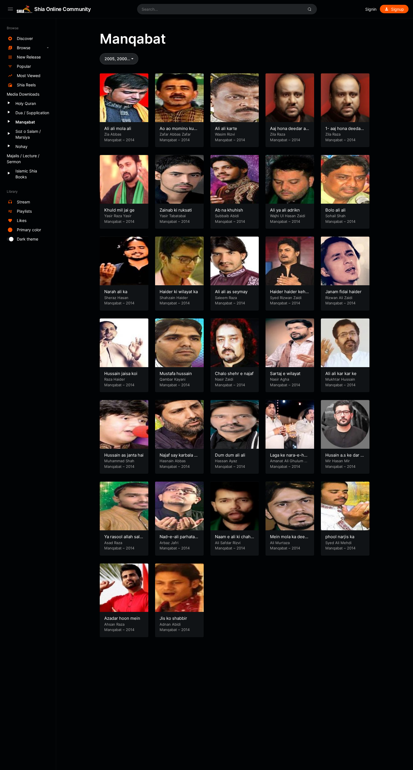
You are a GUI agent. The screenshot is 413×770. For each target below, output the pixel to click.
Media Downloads (23, 94)
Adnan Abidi (170, 624)
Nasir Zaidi (224, 379)
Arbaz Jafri (169, 542)
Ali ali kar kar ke (341, 373)
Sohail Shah (335, 216)
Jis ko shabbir (173, 618)
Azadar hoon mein (122, 618)
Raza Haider (114, 379)
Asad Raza (113, 542)
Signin (370, 9)
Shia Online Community (62, 9)
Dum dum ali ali (230, 455)
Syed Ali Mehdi (338, 542)
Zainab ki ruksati (176, 210)
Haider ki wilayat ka (179, 291)
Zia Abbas (112, 134)
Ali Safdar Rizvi (227, 542)
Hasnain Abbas (173, 461)
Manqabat (113, 140)
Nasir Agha (279, 379)
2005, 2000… (117, 58)
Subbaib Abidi (227, 216)
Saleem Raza (226, 297)
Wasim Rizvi (225, 134)
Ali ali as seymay (231, 291)
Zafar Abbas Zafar (175, 134)
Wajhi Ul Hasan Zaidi (287, 216)
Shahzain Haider (174, 297)
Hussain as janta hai (124, 455)
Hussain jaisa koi (120, 373)
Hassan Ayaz (226, 461)
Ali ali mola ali (117, 128)
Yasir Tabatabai (173, 216)
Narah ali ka (115, 291)
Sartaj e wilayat (285, 373)
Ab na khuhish (229, 210)
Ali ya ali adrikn (285, 210)
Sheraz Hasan (116, 297)
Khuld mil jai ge (119, 210)
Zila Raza (277, 134)
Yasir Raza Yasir (117, 216)
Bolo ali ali (335, 210)
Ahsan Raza (114, 624)
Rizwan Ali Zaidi (338, 297)
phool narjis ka (339, 536)
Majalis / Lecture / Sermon (23, 158)
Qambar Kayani (172, 379)
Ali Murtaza (280, 542)
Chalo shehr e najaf (234, 373)
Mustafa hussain (176, 373)
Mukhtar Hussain (340, 379)
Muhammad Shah (119, 461)
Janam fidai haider (343, 291)
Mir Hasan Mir (337, 461)
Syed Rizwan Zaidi (285, 297)
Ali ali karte (226, 128)
